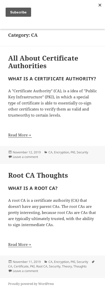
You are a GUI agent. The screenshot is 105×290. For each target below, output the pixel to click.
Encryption (61, 152)
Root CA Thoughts (38, 175)
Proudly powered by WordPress (31, 284)
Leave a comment (25, 157)
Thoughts (80, 266)
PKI (73, 152)
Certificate (21, 266)
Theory (67, 266)
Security (82, 152)
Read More (18, 134)
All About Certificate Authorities (43, 61)
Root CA (41, 266)
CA (50, 152)
